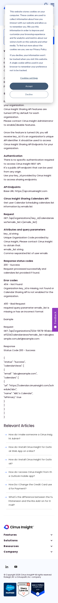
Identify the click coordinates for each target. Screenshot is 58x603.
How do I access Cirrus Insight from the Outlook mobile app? (30, 474)
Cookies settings (29, 78)
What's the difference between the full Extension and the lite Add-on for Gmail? (31, 500)
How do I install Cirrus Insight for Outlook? (30, 461)
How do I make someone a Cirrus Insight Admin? (30, 436)
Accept (29, 86)
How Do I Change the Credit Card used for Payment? (30, 486)
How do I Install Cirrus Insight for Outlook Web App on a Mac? (30, 449)
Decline (29, 94)
